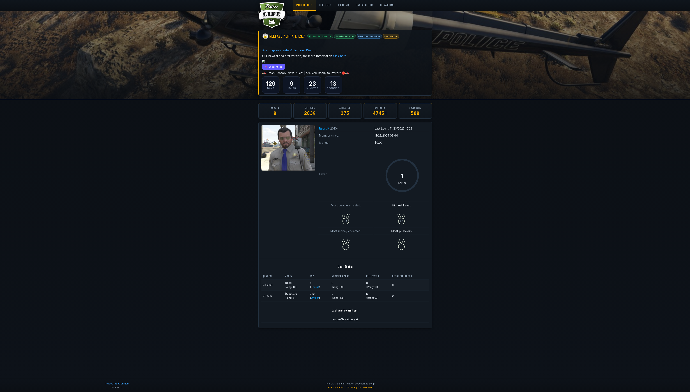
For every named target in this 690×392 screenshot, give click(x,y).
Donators (387, 5)
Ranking (343, 5)
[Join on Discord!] (263, 61)
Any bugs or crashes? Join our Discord (289, 50)
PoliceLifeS (304, 5)
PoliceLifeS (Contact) (117, 383)
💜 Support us (273, 66)
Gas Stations (365, 5)
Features (325, 5)
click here (339, 56)
